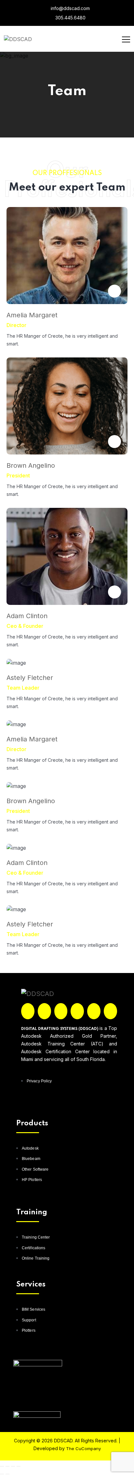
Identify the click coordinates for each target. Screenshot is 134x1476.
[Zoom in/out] (2, 1466)
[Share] (13, 1466)
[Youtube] (110, 1011)
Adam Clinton (27, 616)
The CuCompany (83, 1448)
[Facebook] (27, 1011)
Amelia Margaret (32, 315)
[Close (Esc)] (18, 1466)
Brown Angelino (31, 465)
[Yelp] (93, 1011)
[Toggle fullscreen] (7, 1466)
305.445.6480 (70, 17)
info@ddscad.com (69, 8)
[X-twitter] (44, 1011)
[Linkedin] (77, 1011)
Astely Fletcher (30, 678)
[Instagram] (61, 1011)
